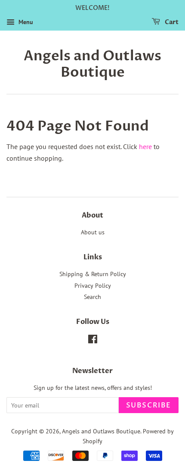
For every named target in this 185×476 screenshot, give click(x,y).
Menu (25, 22)
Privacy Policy (92, 285)
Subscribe (148, 405)
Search (92, 297)
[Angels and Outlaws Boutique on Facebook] (93, 341)
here (145, 146)
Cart (171, 22)
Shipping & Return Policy (92, 274)
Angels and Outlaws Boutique (92, 64)
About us (93, 232)
